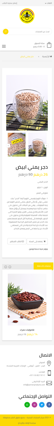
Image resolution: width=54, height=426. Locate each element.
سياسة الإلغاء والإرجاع (27, 423)
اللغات (49, 3)
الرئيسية (46, 56)
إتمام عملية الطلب (9, 3)
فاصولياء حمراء (27, 329)
